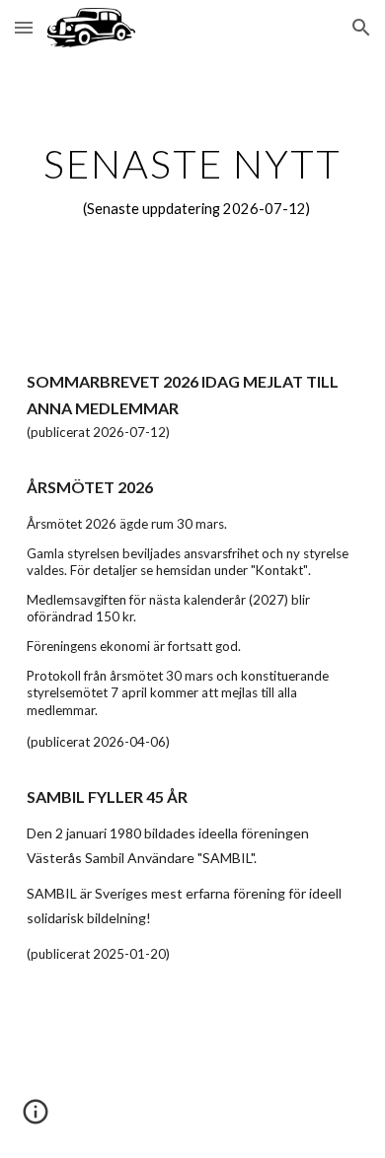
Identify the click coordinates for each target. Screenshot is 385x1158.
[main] (192, 181)
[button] (23, 27)
